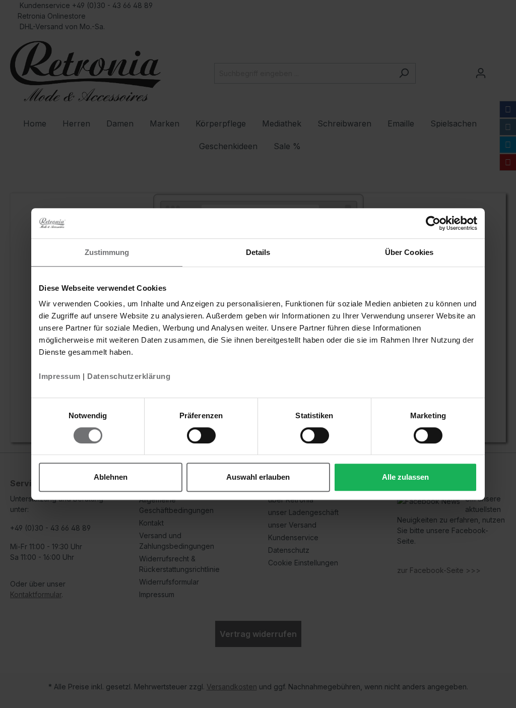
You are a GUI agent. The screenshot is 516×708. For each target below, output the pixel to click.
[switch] (201, 435)
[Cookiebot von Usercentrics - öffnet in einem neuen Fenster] (433, 223)
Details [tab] (258, 252)
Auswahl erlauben (258, 477)
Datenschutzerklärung (128, 376)
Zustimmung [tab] (107, 252)
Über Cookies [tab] (409, 252)
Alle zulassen (405, 477)
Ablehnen (110, 477)
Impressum (60, 376)
